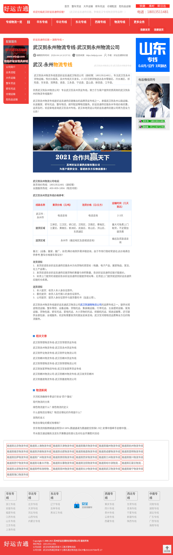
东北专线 (81, 21)
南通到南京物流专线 (17, 451)
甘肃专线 (132, 504)
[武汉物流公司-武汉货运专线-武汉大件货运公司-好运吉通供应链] (16, 8)
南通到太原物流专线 (17, 468)
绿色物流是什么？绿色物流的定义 (50, 407)
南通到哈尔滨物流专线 (110, 463)
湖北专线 (154, 512)
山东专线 (10, 521)
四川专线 (109, 508)
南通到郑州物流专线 (63, 468)
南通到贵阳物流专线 (63, 457)
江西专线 (10, 517)
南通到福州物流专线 (109, 445)
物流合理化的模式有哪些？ (47, 423)
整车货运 (76, 6)
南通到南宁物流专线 (132, 468)
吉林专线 (55, 508)
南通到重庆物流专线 (86, 445)
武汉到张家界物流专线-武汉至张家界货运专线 (57, 368)
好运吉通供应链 (41, 39)
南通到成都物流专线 (109, 451)
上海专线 (10, 529)
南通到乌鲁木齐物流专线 (41, 463)
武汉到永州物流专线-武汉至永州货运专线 (54, 347)
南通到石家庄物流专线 (133, 463)
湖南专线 (57, 39)
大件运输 (88, 6)
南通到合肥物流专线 (63, 451)
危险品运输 (125, 6)
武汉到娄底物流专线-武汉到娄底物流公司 (54, 379)
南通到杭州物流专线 (132, 445)
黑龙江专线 (56, 512)
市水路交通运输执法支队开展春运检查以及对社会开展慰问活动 (66, 433)
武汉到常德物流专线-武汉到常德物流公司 (54, 363)
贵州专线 (109, 512)
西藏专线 (109, 521)
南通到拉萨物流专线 (17, 457)
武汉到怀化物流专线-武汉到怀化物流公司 (54, 353)
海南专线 (154, 525)
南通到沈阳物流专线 (86, 463)
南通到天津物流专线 (63, 445)
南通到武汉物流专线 (109, 468)
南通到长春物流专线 (63, 463)
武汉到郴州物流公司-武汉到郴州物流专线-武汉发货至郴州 (63, 374)
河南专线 (154, 504)
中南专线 (154, 495)
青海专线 (132, 508)
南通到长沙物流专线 (86, 468)
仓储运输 (10, 94)
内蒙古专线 (34, 521)
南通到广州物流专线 (40, 457)
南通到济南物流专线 (40, 451)
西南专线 (100, 21)
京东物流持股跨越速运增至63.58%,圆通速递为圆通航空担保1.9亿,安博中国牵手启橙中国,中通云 (83, 428)
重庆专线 (109, 504)
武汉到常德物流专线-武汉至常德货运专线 (54, 342)
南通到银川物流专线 (132, 457)
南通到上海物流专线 (40, 445)
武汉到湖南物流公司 (91, 304)
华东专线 (42, 21)
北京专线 (33, 504)
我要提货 (159, 29)
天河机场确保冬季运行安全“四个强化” (52, 396)
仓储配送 (112, 6)
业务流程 (10, 72)
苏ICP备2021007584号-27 (90, 550)
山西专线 (33, 517)
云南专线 (109, 517)
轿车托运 (100, 6)
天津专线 (33, 508)
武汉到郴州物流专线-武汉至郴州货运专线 (54, 358)
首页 (67, 6)
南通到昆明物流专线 (132, 451)
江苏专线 (10, 525)
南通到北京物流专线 (17, 445)
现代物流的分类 (41, 401)
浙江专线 (10, 504)
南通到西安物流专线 (86, 457)
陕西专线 (132, 521)
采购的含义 (39, 417)
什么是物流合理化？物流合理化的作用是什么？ (58, 412)
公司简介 (10, 67)
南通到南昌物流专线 (86, 451)
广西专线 (154, 521)
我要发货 (145, 29)
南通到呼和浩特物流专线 (41, 468)
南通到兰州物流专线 (109, 457)
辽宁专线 (55, 504)
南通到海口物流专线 (17, 474)
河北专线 (33, 512)
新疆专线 (132, 517)
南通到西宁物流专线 (17, 463)
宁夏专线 (132, 512)
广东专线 (154, 517)
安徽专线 (10, 508)
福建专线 (10, 512)
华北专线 (61, 21)
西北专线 (131, 495)
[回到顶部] (167, 549)
